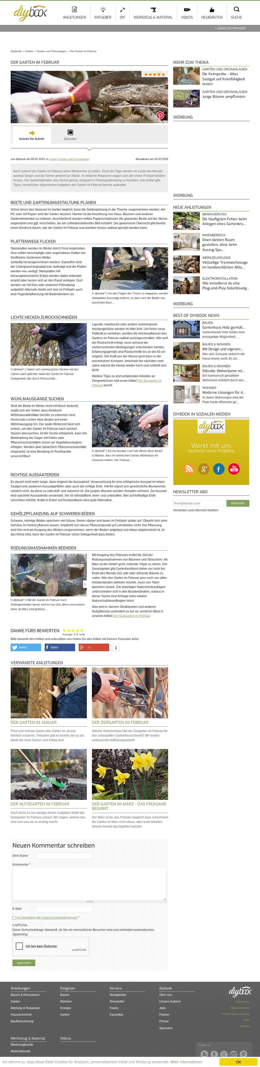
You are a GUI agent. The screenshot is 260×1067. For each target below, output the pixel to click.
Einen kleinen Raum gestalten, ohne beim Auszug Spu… (219, 244)
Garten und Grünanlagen (73, 159)
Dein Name (20, 855)
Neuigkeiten (212, 17)
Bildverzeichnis (240, 1007)
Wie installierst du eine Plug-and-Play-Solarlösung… (225, 286)
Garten (53, 159)
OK (238, 1061)
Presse (164, 1021)
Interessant (73, 630)
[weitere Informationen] (116, 648)
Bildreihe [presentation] (70, 139)
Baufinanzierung (22, 1021)
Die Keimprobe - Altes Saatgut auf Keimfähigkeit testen (223, 79)
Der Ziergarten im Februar (120, 722)
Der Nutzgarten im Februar (131, 616)
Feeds (114, 1008)
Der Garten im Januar (34, 722)
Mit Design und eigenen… (222, 349)
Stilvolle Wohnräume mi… (223, 371)
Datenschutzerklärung (235, 1013)
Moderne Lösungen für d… (224, 392)
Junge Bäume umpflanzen (223, 96)
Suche (236, 17)
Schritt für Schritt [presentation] (31, 139)
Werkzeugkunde (22, 1044)
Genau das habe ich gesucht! (82, 630)
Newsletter (117, 1001)
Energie (65, 1008)
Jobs (162, 1008)
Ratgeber (102, 17)
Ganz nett (69, 630)
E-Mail (16, 909)
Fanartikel (116, 1014)
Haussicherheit (21, 1014)
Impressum (242, 1001)
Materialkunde (20, 1051)
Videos (187, 17)
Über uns (165, 995)
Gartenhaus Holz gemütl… (223, 327)
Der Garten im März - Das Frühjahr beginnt (129, 806)
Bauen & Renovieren (25, 995)
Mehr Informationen (186, 1061)
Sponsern (166, 1028)
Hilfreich (77, 630)
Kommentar (21, 864)
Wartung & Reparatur (25, 1008)
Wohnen (209, 388)
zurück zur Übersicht (231, 28)
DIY (122, 17)
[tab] (32, 135)
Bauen (207, 323)
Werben (244, 1026)
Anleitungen (74, 17)
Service (116, 988)
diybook (165, 988)
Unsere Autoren (170, 1001)
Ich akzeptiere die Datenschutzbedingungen (47, 917)
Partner (164, 1014)
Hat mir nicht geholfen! (64, 630)
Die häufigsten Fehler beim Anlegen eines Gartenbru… (224, 222)
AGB (246, 1020)
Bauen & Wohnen (216, 344)
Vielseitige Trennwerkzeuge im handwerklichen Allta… (225, 265)
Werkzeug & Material (153, 17)
